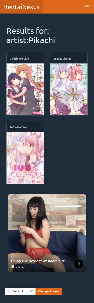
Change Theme (49, 291)
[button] (87, 7)
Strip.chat (17, 266)
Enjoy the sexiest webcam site (38, 261)
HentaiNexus (21, 6)
